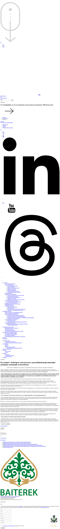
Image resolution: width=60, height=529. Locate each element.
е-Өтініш (2, 121)
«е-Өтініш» (20, 506)
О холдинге (5, 282)
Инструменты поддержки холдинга (10, 332)
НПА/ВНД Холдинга (9, 304)
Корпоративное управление (10, 294)
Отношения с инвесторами (8, 326)
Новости (4, 125)
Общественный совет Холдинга (11, 300)
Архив (6, 352)
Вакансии (7, 354)
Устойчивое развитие (7, 311)
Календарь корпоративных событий (15, 348)
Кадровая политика (11, 320)
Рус (3, 44)
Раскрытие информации (12, 324)
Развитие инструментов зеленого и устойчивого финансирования (21, 317)
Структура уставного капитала (11, 302)
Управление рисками (12, 298)
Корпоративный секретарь (13, 296)
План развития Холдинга (10, 283)
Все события (3, 440)
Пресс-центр (5, 118)
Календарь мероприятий (10, 330)
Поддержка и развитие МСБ (10, 333)
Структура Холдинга (9, 284)
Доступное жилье (6, 340)
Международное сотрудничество (11, 328)
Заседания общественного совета (14, 301)
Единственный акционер (13, 285)
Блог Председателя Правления (6, 122)
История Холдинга (9, 293)
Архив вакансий (8, 356)
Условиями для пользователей (9, 525)
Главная (4, 117)
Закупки (4, 350)
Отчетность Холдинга (9, 305)
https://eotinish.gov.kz (45, 507)
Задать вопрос (3, 438)
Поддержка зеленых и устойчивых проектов (16, 316)
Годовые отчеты (11, 308)
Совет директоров (11, 286)
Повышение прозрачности (10, 322)
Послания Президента (7, 349)
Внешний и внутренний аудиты (14, 297)
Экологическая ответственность (11, 314)
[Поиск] (38, 94)
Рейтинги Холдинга (9, 329)
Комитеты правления (12, 290)
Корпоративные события (8, 127)
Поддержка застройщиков (10, 341)
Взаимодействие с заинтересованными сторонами (18, 323)
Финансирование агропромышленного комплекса (15, 336)
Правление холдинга (12, 289)
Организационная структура (13, 291)
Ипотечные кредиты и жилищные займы (13, 342)
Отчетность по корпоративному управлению (16, 309)
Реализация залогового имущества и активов (14, 331)
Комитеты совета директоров (13, 287)
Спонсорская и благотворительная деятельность (17, 321)
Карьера (4, 353)
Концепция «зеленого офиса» (13, 318)
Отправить (3, 527)
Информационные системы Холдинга (12, 303)
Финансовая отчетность (12, 307)
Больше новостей (3, 425)
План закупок (8, 351)
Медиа (4, 126)
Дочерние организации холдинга (14, 292)
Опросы (4, 337)
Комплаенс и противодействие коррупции (16, 299)
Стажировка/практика (9, 355)
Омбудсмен (5, 338)
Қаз (3, 45)
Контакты (5, 357)
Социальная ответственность (11, 319)
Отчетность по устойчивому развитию (15, 310)
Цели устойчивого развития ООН (12, 313)
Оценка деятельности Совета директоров (16, 295)
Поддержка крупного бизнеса (11, 334)
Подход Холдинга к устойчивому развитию (14, 312)
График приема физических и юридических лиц (10, 496)
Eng (3, 46)
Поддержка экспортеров (10, 335)
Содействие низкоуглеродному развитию (16, 315)
